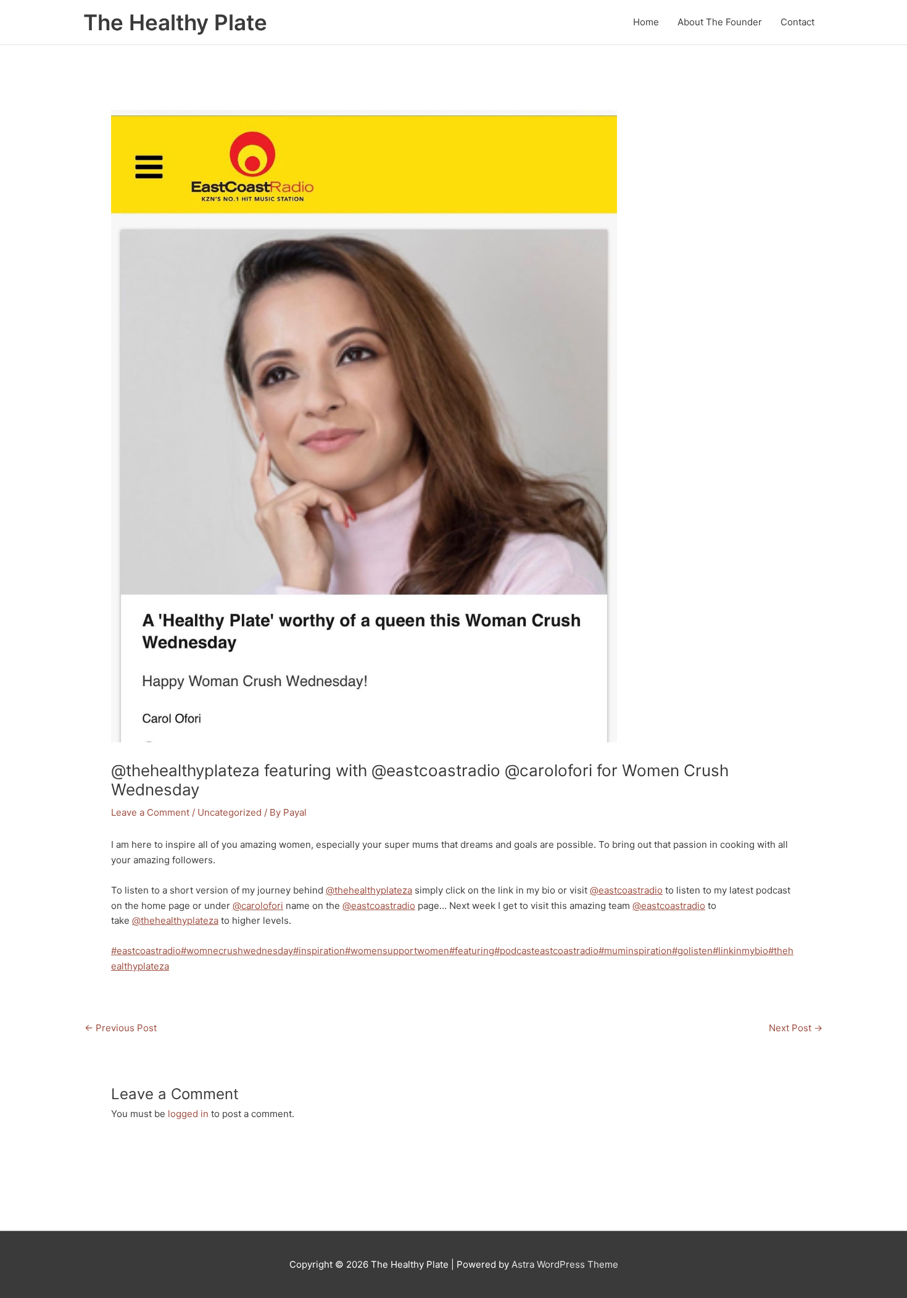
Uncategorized (229, 812)
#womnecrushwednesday (237, 951)
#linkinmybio (740, 951)
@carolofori (258, 905)
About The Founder (719, 22)
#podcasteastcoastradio (546, 951)
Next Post (795, 1027)
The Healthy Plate (175, 22)
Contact (797, 22)
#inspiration (319, 951)
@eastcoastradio (626, 890)
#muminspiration (635, 951)
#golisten (692, 951)
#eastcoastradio (146, 951)
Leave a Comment (150, 812)
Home (646, 22)
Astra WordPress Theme (564, 1264)
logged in (188, 1114)
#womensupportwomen (397, 951)
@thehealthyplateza (369, 890)
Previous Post (121, 1027)
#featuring (471, 951)
